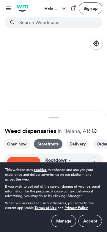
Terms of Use (45, 208)
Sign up (90, 8)
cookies (40, 169)
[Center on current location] (96, 43)
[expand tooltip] (94, 130)
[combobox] (57, 22)
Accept (90, 221)
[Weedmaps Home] (22, 8)
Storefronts (48, 144)
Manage (63, 221)
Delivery (78, 144)
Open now (17, 144)
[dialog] (53, 197)
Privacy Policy (76, 208)
